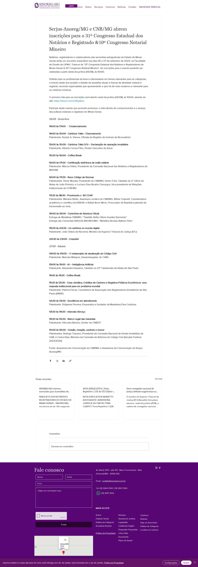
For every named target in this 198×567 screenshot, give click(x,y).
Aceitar (186, 562)
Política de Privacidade (114, 562)
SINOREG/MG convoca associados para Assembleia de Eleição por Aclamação (53, 390)
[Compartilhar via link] (70, 361)
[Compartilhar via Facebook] (50, 361)
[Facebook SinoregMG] (159, 467)
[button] (149, 526)
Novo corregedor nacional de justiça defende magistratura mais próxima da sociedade (142, 390)
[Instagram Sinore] (156, 467)
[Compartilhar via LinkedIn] (63, 361)
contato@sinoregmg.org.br (114, 481)
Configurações (171, 562)
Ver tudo (158, 379)
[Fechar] (194, 563)
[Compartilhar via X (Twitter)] (57, 361)
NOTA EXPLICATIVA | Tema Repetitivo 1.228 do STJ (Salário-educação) (98, 390)
